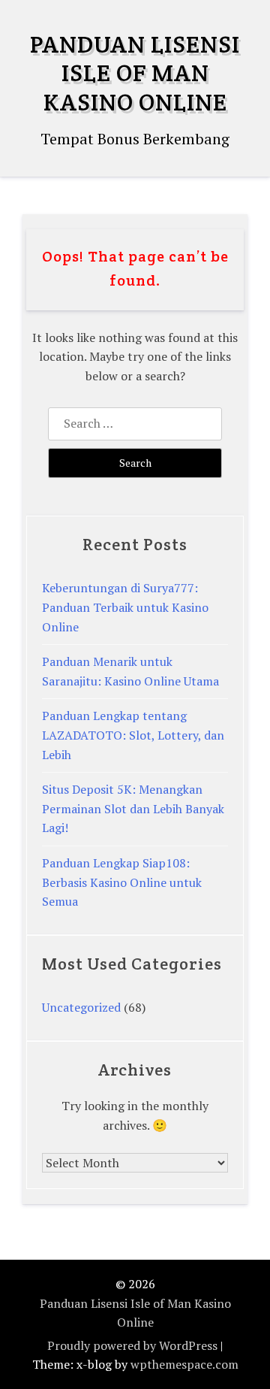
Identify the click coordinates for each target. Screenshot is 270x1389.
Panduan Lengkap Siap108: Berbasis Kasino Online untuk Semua (122, 882)
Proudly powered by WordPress (132, 1345)
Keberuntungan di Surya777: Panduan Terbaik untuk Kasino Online (125, 607)
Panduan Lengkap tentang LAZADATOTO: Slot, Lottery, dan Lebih (133, 734)
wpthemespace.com (184, 1364)
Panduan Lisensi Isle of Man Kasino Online (135, 73)
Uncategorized (81, 1007)
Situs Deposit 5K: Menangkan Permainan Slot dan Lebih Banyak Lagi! (133, 808)
